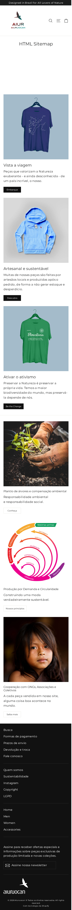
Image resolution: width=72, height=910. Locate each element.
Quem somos (13, 770)
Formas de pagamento (20, 736)
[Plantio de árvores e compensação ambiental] (36, 453)
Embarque (12, 189)
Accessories (12, 829)
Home (8, 809)
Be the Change (13, 406)
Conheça (12, 510)
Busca (7, 730)
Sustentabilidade (16, 776)
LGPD (7, 796)
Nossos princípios (15, 608)
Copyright (10, 789)
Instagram (11, 783)
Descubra (12, 298)
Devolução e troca (16, 749)
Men (6, 816)
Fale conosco (13, 756)
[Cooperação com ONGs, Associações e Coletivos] (36, 649)
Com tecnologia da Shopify (36, 906)
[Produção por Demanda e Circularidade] (36, 551)
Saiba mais (12, 714)
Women (9, 823)
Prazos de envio (14, 743)
